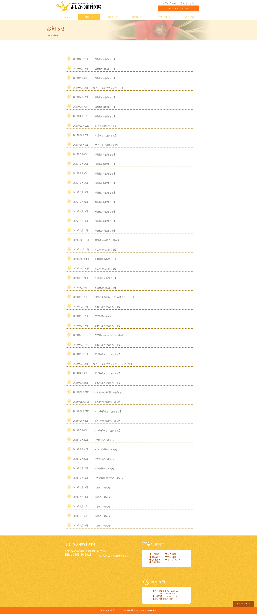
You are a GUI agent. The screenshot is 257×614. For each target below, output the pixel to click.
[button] (178, 3)
